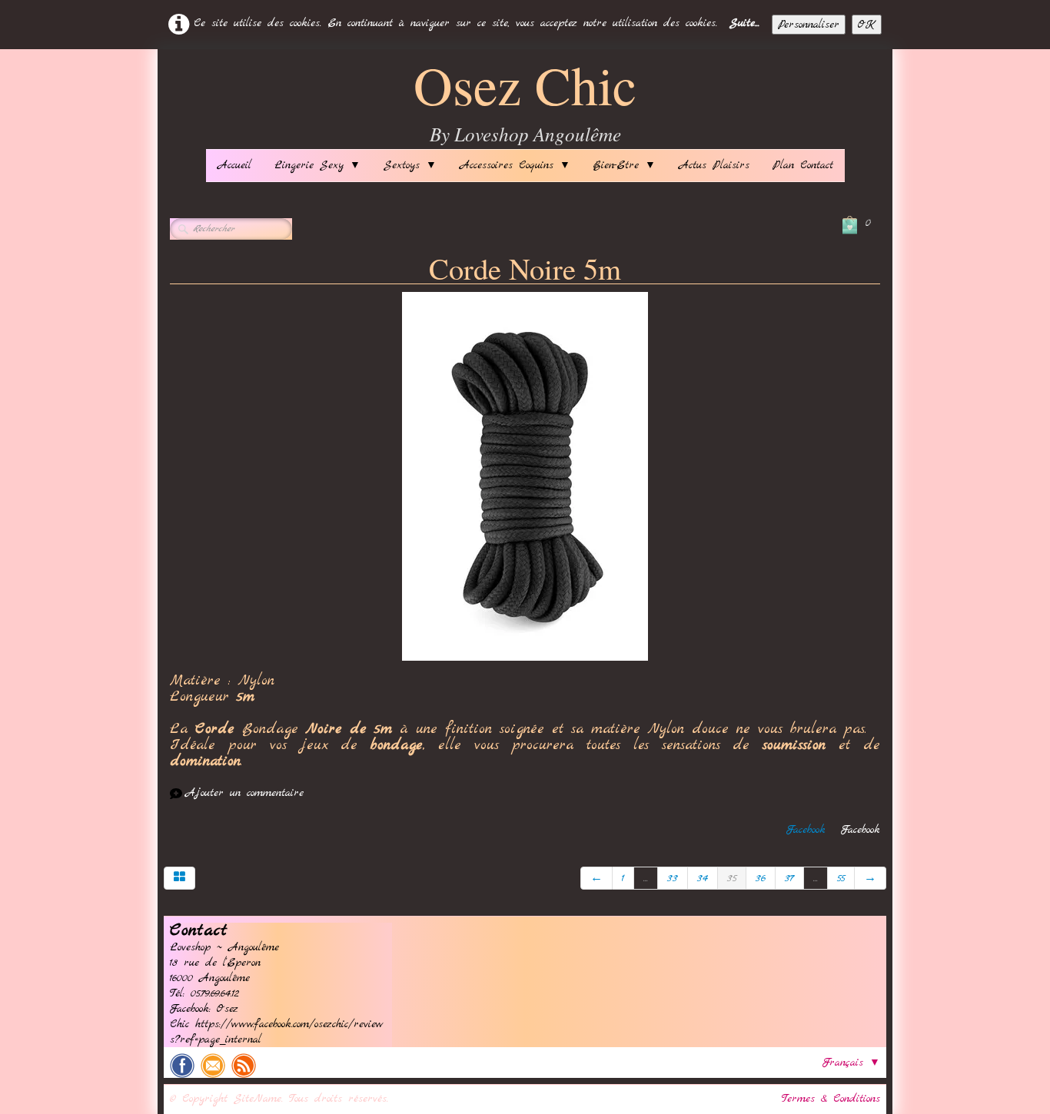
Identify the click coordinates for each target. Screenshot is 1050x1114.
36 (761, 878)
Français (851, 1062)
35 (731, 878)
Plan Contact (803, 165)
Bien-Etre (624, 165)
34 (702, 878)
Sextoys (410, 165)
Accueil (234, 165)
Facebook (806, 829)
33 (672, 878)
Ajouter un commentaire (244, 793)
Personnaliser (808, 24)
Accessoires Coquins (515, 165)
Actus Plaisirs (714, 165)
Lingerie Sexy (317, 165)
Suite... (744, 23)
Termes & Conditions (831, 1098)
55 (841, 878)
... (645, 878)
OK (867, 24)
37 (789, 878)
